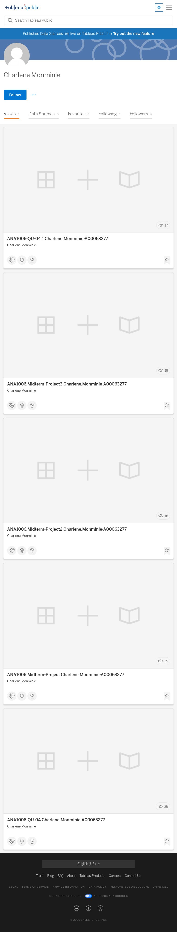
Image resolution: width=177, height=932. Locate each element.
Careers (115, 876)
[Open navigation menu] (169, 8)
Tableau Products (92, 876)
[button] (76, 908)
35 (166, 661)
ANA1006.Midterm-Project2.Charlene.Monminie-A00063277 (67, 529)
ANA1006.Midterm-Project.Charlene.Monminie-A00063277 (65, 674)
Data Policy (97, 886)
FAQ (60, 876)
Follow (15, 94)
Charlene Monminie (21, 245)
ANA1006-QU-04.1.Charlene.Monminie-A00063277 (57, 238)
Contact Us (133, 876)
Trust (40, 876)
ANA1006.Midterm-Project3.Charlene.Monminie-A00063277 (67, 384)
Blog (50, 876)
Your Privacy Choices (111, 896)
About (71, 876)
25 (166, 806)
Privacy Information (69, 886)
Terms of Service (35, 886)
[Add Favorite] (167, 260)
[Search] (9, 20)
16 (166, 516)
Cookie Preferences (65, 896)
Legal (13, 886)
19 (166, 371)
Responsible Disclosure (129, 886)
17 (166, 225)
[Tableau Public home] (22, 8)
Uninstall (160, 886)
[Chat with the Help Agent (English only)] (159, 7)
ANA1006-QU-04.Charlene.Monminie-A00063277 (56, 819)
